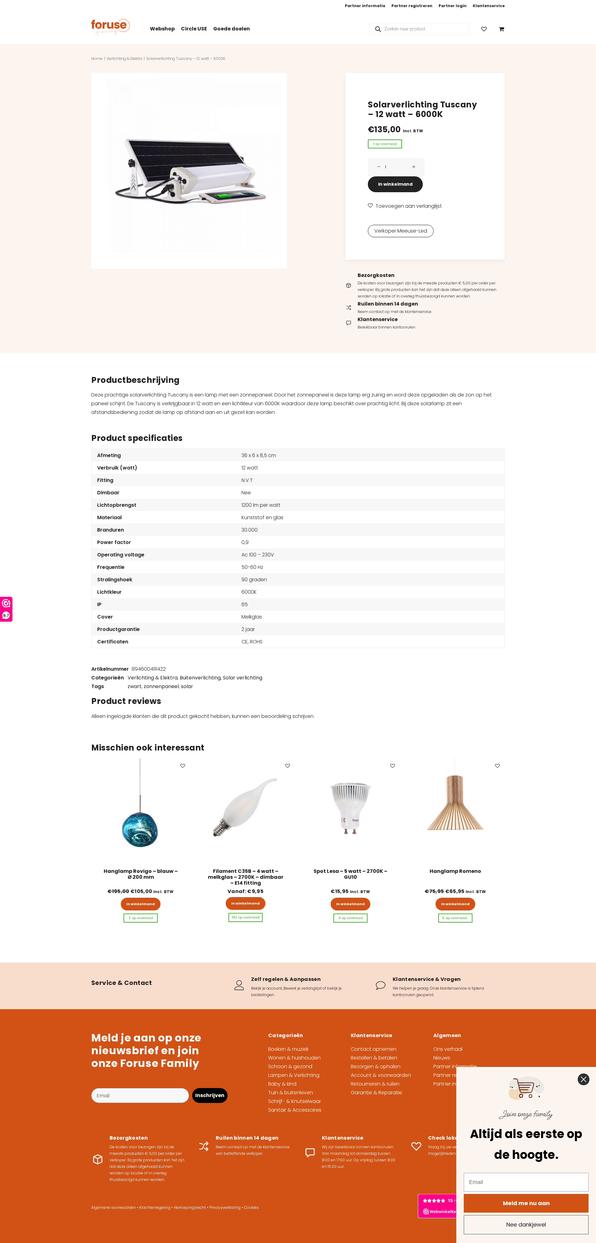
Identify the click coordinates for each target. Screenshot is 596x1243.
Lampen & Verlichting (293, 1075)
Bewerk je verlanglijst (302, 988)
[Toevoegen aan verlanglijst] (182, 765)
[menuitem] (365, 6)
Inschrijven (209, 1095)
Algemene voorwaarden (113, 1207)
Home (96, 58)
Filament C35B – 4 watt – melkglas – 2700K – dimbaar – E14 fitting (245, 877)
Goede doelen (231, 28)
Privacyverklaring (225, 1207)
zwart (135, 686)
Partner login (453, 5)
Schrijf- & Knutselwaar (294, 1101)
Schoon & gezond (290, 1066)
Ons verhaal (448, 1049)
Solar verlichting (242, 677)
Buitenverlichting (200, 677)
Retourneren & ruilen (375, 1083)
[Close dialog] (583, 1079)
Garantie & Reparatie (376, 1092)
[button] (189, 171)
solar (187, 686)
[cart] (500, 29)
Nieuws (441, 1057)
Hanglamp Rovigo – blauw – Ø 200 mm (141, 874)
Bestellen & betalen (374, 1057)
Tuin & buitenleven (290, 1092)
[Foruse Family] (110, 27)
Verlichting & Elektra (124, 58)
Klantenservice (489, 5)
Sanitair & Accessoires (294, 1110)
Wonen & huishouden (294, 1057)
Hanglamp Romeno (455, 871)
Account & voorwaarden (381, 1075)
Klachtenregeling (154, 1207)
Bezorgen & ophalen (375, 1066)
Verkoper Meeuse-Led (400, 230)
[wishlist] (486, 29)
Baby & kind (282, 1083)
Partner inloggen (453, 1083)
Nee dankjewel (526, 1224)
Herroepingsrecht (190, 1207)
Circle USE (194, 28)
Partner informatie (365, 5)
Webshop (162, 28)
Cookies (251, 1207)
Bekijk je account (266, 988)
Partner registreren (411, 5)
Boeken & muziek (288, 1049)
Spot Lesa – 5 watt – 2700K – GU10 (350, 874)
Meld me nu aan (526, 1203)
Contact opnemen (373, 1049)
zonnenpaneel (161, 686)
